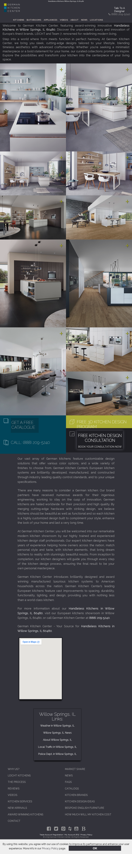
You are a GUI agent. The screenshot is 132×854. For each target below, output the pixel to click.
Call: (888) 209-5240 (30, 442)
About (75, 20)
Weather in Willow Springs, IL (57, 725)
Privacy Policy (50, 848)
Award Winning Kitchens (25, 814)
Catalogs (72, 788)
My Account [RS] (72, 835)
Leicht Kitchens (19, 775)
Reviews (13, 788)
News (84, 20)
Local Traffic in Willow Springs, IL (57, 746)
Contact (14, 820)
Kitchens (18, 20)
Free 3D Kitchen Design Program (102, 424)
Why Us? (13, 769)
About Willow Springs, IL (57, 739)
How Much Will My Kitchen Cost (88, 814)
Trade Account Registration (51, 835)
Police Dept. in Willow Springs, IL (57, 753)
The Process (17, 782)
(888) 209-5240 (99, 617)
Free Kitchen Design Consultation (100, 438)
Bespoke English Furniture (84, 807)
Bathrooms (34, 20)
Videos (64, 20)
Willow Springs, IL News (57, 732)
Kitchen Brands (76, 795)
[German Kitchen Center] (12, 11)
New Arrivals (17, 807)
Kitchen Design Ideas (80, 801)
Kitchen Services (20, 801)
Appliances (50, 20)
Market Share (75, 769)
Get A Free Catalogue (23, 425)
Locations (96, 20)
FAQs (68, 782)
